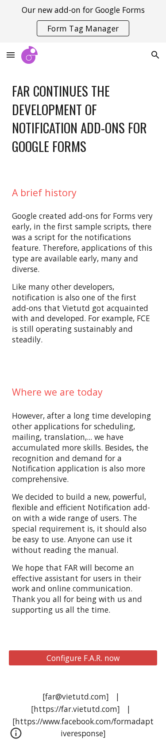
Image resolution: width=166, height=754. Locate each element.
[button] (10, 55)
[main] (83, 118)
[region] (83, 21)
